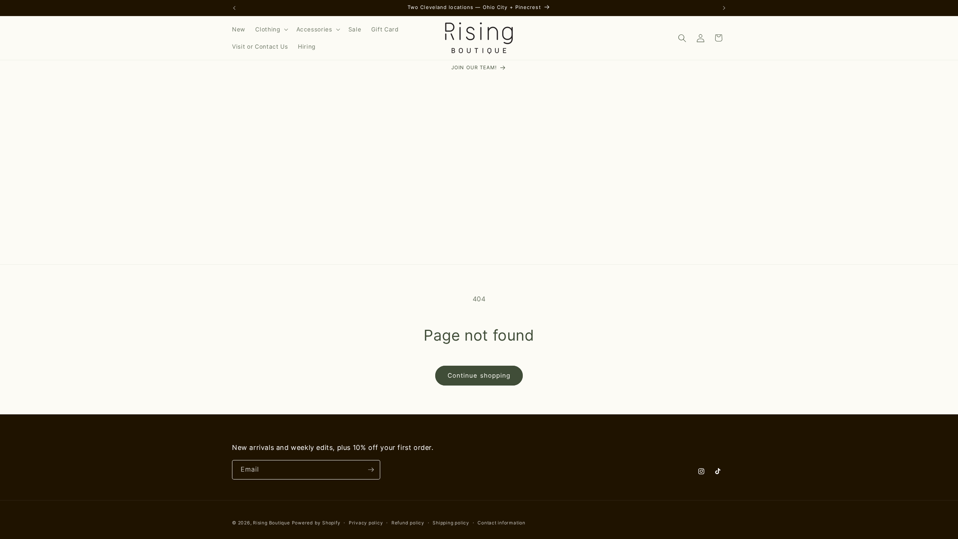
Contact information (501, 523)
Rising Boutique (271, 523)
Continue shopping (479, 375)
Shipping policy (451, 523)
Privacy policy (366, 523)
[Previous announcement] (234, 8)
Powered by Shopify (316, 523)
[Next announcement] (724, 8)
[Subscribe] (371, 469)
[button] (270, 29)
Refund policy (407, 523)
